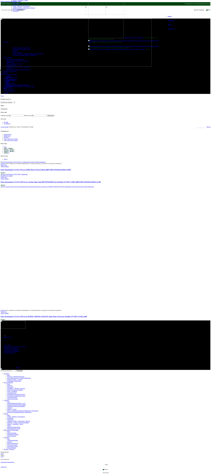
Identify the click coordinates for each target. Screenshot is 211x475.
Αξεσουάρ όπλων (12, 393)
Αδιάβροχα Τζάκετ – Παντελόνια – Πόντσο (18, 421)
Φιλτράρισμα (51, 115)
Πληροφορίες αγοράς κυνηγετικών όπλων (15, 346)
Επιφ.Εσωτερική (10, 80)
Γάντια (9, 425)
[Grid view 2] (197, 127)
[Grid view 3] (200, 127)
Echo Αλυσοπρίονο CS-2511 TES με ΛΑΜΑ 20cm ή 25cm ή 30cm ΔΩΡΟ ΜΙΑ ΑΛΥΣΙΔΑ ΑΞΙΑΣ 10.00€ (36, 170)
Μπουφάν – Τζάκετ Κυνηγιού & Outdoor (18, 422)
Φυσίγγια (9, 385)
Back (8, 375)
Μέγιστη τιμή (27, 115)
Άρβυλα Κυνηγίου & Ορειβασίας (21, 47)
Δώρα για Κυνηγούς (12, 399)
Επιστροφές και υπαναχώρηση (12, 351)
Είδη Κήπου (9, 68)
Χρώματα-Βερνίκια (11, 74)
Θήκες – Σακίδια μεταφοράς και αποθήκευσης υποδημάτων (22, 410)
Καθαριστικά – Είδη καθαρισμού (15, 59)
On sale (6, 122)
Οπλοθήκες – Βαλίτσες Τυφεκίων (16, 388)
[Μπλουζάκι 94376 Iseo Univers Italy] (106, 37)
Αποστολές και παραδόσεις (11, 349)
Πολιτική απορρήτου (9, 352)
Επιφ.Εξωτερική (10, 79)
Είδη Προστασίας (11, 433)
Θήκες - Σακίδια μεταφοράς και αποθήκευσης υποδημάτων (28, 53)
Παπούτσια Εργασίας (12, 434)
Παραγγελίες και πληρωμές (11, 348)
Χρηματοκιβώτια (10, 65)
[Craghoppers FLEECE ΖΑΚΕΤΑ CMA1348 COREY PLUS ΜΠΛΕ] (107, 40)
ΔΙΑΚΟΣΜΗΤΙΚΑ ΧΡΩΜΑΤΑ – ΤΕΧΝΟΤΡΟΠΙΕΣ (20, 86)
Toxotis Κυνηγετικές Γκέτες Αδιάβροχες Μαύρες (133, 49)
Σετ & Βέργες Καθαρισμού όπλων (16, 396)
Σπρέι (7, 82)
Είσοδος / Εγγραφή (9, 449)
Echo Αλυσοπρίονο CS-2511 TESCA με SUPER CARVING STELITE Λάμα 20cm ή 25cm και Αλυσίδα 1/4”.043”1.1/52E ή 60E (44, 316)
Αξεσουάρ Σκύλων (12, 397)
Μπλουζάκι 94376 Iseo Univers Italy (133, 37)
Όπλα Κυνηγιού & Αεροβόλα (15, 390)
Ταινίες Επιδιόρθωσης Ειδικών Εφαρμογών (17, 60)
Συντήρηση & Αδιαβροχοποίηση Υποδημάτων (25, 55)
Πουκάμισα (16, 11)
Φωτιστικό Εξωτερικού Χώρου (14, 63)
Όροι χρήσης (7, 345)
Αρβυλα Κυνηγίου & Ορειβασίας (16, 406)
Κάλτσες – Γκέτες (12, 409)
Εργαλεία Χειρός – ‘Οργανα (14, 379)
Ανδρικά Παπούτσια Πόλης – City (16, 403)
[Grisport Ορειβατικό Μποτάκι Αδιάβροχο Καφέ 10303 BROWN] (106, 46)
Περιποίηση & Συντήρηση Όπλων (16, 394)
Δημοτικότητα (7, 134)
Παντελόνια (16, 3)
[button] (7, 175)
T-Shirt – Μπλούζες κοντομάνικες (16, 416)
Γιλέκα (14, 2)
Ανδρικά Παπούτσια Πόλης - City (21, 49)
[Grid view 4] (203, 127)
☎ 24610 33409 (8, 337)
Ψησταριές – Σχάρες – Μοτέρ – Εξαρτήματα (18, 66)
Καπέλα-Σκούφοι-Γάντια (19, 9)
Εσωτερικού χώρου (12, 446)
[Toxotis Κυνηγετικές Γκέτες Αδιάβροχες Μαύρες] (104, 49)
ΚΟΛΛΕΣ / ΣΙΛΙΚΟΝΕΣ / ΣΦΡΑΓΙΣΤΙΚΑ (17, 69)
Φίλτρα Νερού (10, 62)
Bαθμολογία (7, 136)
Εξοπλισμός (10, 387)
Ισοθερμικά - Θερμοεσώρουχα (21, 5)
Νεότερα (6, 137)
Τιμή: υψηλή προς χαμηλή (11, 140)
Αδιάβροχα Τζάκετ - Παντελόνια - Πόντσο (24, 8)
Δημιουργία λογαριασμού (7, 462)
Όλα (5, 147)
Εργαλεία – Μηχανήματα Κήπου (15, 376)
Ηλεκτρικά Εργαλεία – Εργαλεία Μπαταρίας (19, 378)
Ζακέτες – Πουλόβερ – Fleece (15, 424)
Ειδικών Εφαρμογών (11, 77)
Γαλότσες (15, 50)
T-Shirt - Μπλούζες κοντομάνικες (21, 6)
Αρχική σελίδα (5, 127)
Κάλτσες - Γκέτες (17, 52)
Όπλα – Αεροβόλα (12, 391)
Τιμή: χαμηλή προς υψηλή (11, 139)
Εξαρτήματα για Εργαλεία (14, 381)
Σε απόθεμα (7, 123)
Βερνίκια (8, 76)
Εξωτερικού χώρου (12, 445)
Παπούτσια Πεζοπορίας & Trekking (16, 405)
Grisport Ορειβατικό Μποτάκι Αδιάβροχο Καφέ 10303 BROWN (141, 46)
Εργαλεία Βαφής (10, 83)
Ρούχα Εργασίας (11, 436)
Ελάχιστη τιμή (4, 115)
